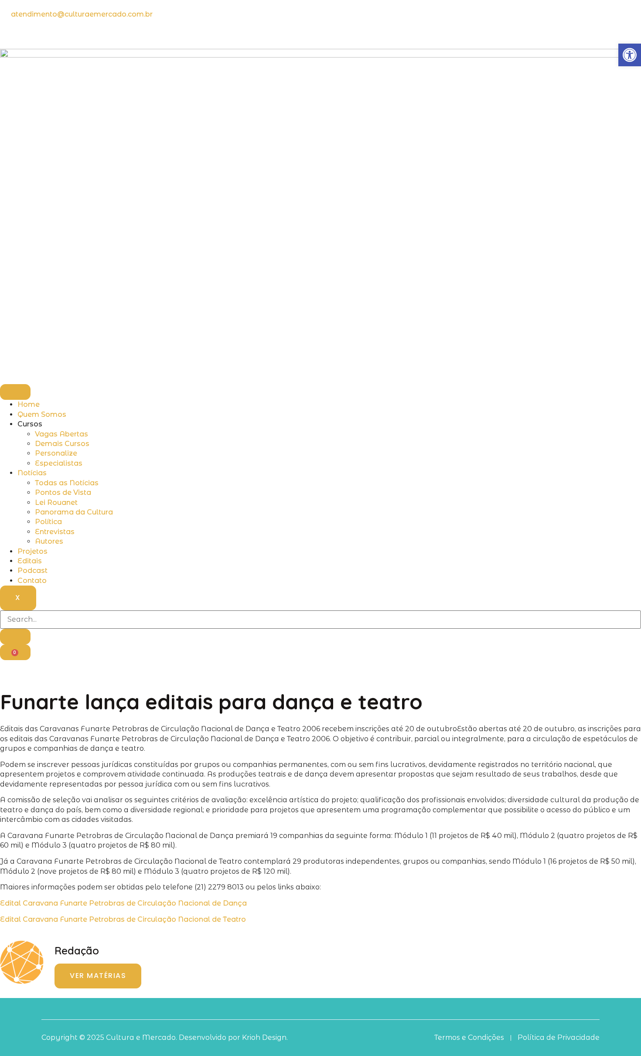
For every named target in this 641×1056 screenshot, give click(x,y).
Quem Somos (41, 414)
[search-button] (15, 636)
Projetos (32, 551)
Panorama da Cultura (74, 512)
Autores (49, 541)
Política (48, 522)
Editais (29, 561)
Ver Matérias (98, 976)
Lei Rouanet (56, 502)
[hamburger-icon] (15, 392)
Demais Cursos (62, 443)
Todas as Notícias (67, 483)
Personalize (56, 453)
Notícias (32, 473)
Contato (32, 580)
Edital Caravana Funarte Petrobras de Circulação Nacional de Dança (123, 903)
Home (28, 404)
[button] (629, 55)
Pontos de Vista (63, 492)
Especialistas (58, 463)
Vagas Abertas (61, 434)
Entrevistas (55, 532)
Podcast (32, 570)
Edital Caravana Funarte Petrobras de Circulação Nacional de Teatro (123, 919)
